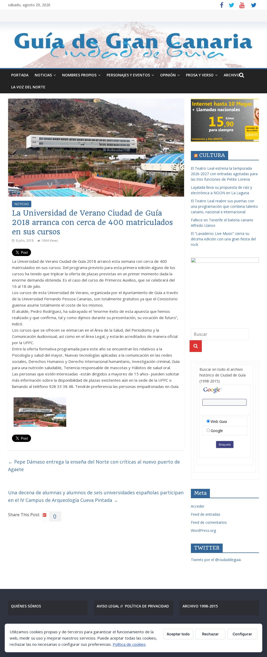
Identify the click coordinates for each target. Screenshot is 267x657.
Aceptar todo (178, 634)
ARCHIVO (232, 74)
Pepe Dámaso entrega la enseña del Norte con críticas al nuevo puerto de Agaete (94, 465)
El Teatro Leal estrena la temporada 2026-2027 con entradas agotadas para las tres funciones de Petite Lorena (224, 174)
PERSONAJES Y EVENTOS (128, 74)
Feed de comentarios (209, 522)
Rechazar (210, 634)
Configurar (242, 634)
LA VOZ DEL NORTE (28, 86)
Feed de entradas (205, 514)
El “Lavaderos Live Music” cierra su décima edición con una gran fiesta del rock (223, 239)
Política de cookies (129, 644)
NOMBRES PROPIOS (79, 74)
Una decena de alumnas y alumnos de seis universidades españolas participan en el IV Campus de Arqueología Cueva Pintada (96, 496)
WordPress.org (203, 530)
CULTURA (212, 155)
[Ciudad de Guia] (133, 45)
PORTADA (19, 74)
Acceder (197, 506)
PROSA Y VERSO (200, 74)
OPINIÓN (168, 74)
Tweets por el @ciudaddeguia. (216, 559)
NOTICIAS (43, 74)
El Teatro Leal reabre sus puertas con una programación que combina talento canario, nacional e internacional (224, 206)
